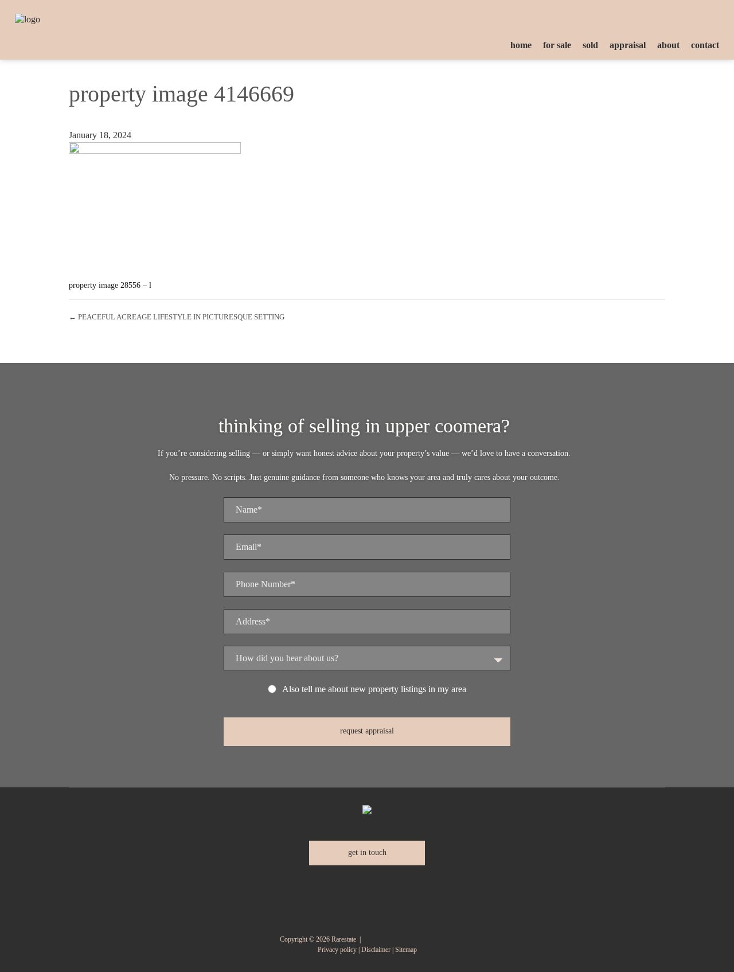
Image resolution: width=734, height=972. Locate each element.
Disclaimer (376, 950)
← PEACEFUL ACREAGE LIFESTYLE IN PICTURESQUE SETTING (176, 317)
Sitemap (406, 950)
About (668, 45)
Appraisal (628, 45)
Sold (590, 45)
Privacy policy (337, 950)
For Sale (557, 45)
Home (521, 45)
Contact (705, 45)
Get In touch (367, 852)
